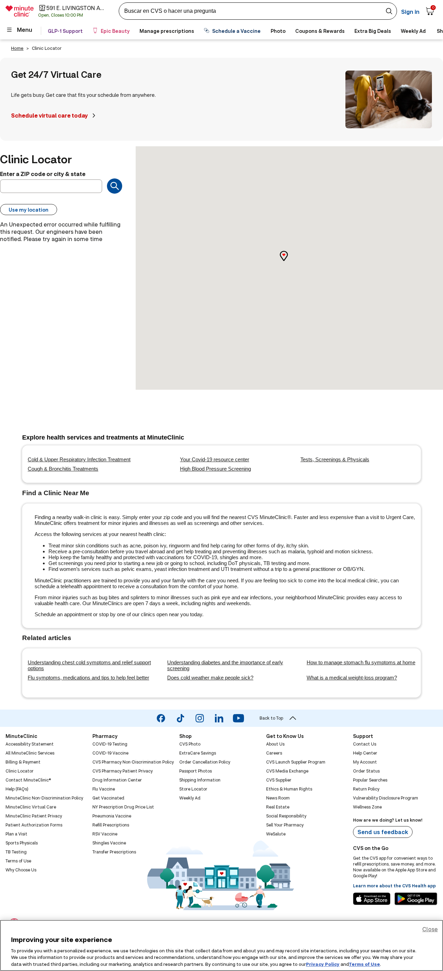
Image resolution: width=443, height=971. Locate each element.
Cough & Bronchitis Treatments (63, 469)
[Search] (114, 186)
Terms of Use (364, 964)
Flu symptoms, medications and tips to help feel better (88, 678)
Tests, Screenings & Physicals (334, 459)
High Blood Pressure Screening (215, 469)
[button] (289, 262)
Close (430, 929)
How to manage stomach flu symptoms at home (361, 662)
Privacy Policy (323, 964)
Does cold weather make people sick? (210, 678)
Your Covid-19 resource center (214, 459)
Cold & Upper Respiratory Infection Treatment (79, 459)
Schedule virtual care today (49, 115)
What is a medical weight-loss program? (352, 678)
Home (17, 48)
